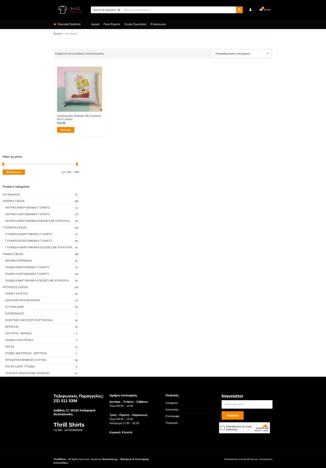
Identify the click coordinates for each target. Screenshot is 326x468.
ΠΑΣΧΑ (9, 346)
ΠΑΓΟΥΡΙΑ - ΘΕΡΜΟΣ (18, 333)
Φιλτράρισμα (13, 172)
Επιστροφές (173, 416)
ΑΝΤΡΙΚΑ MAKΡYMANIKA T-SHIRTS (27, 207)
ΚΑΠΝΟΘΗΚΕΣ (14, 313)
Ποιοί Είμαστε (112, 24)
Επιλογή (66, 130)
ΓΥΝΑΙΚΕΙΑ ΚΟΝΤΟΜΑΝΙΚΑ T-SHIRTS (28, 240)
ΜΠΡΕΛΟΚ (12, 326)
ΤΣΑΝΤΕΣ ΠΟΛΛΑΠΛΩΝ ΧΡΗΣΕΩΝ (27, 373)
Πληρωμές (172, 422)
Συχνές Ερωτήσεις (135, 24)
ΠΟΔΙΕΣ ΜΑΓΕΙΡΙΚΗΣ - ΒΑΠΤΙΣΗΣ (26, 353)
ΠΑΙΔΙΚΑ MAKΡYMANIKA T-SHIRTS (27, 267)
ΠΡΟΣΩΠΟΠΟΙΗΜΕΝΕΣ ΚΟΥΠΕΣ (26, 360)
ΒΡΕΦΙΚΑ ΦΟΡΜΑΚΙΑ (18, 260)
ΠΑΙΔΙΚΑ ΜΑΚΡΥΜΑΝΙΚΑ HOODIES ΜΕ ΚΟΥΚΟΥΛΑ (37, 280)
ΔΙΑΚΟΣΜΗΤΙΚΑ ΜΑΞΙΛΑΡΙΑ (22, 300)
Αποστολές (172, 409)
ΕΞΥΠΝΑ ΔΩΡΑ (14, 306)
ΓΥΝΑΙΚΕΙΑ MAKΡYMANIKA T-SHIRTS (28, 234)
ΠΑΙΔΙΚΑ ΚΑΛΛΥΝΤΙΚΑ (19, 340)
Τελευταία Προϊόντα (68, 24)
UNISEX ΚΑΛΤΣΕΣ (16, 293)
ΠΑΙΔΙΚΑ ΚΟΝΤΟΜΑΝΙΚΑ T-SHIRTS (27, 274)
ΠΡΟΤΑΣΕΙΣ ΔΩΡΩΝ (15, 287)
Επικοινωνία (158, 24)
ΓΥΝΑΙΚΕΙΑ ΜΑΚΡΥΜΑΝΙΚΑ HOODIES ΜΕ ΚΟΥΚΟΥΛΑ (38, 247)
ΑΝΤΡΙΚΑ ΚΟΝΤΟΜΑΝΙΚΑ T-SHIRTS (27, 214)
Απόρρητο (172, 403)
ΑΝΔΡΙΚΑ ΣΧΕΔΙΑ (14, 201)
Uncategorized (11, 194)
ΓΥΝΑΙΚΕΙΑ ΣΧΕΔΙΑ (15, 227)
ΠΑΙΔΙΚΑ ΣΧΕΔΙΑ (13, 254)
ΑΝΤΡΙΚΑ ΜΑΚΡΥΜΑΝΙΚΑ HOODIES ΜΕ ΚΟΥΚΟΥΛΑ (37, 220)
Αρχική (95, 24)
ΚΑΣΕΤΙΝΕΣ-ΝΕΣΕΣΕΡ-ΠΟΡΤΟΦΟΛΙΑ (29, 320)
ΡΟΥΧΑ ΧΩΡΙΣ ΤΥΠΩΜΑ (20, 366)
